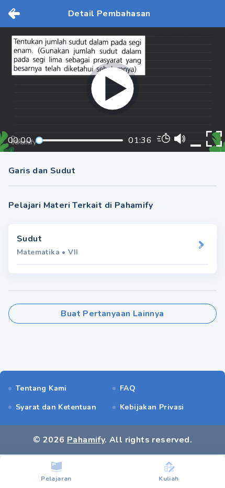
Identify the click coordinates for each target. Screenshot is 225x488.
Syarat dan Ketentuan (56, 407)
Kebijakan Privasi (152, 407)
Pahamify (86, 440)
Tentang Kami (41, 388)
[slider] (39, 140)
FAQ (128, 388)
